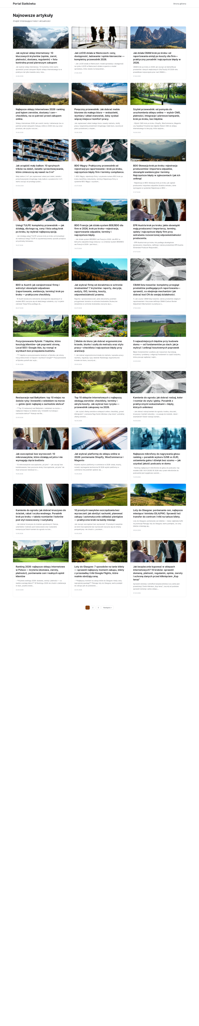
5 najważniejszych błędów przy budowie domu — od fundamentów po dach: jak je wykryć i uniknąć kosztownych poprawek (156, 344)
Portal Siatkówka (24, 3)
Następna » (107, 608)
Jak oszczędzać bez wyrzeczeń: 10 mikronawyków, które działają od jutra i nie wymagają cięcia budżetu (39, 457)
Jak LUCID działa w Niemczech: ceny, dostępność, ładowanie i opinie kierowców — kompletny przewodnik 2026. (99, 56)
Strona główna (179, 4)
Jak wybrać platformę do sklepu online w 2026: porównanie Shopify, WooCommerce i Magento (98, 457)
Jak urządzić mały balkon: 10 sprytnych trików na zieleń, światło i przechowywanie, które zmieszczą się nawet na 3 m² (40, 168)
